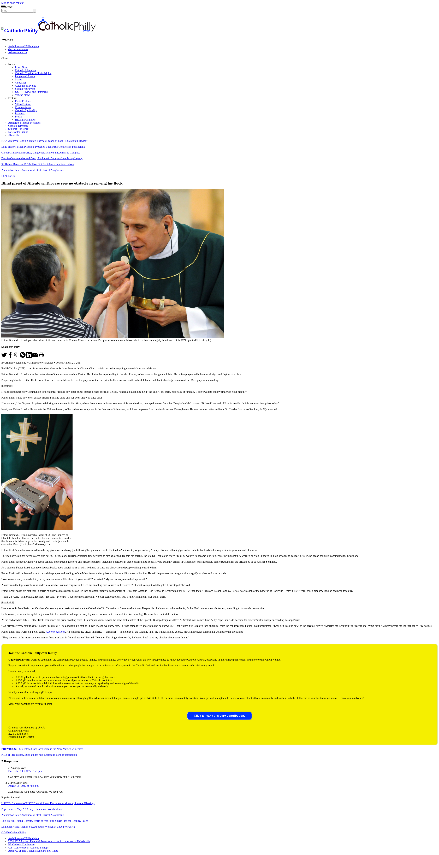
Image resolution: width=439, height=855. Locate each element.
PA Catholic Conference (21, 844)
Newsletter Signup (18, 131)
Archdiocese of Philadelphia (23, 46)
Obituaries (20, 82)
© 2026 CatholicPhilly (13, 832)
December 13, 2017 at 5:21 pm (25, 771)
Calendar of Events (25, 85)
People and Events (25, 76)
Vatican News (22, 94)
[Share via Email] (35, 356)
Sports (18, 79)
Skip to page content (12, 2)
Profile (18, 116)
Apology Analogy (55, 631)
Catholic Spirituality (26, 110)
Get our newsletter (18, 49)
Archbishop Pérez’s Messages (24, 122)
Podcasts (20, 113)
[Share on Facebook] (10, 356)
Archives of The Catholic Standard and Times (33, 850)
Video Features (23, 104)
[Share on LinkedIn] (29, 356)
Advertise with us (17, 52)
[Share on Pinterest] (23, 356)
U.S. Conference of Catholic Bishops (28, 847)
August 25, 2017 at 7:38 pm (23, 785)
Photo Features (23, 101)
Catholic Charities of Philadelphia (33, 73)
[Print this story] (41, 356)
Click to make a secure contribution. (219, 715)
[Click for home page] (48, 30)
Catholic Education (25, 70)
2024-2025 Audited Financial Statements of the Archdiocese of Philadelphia (49, 841)
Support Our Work (18, 128)
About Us (13, 135)
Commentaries (23, 107)
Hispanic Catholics (25, 119)
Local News (21, 67)
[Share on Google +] (16, 356)
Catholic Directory (18, 125)
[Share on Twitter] (4, 356)
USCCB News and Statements (31, 91)
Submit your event (25, 88)
